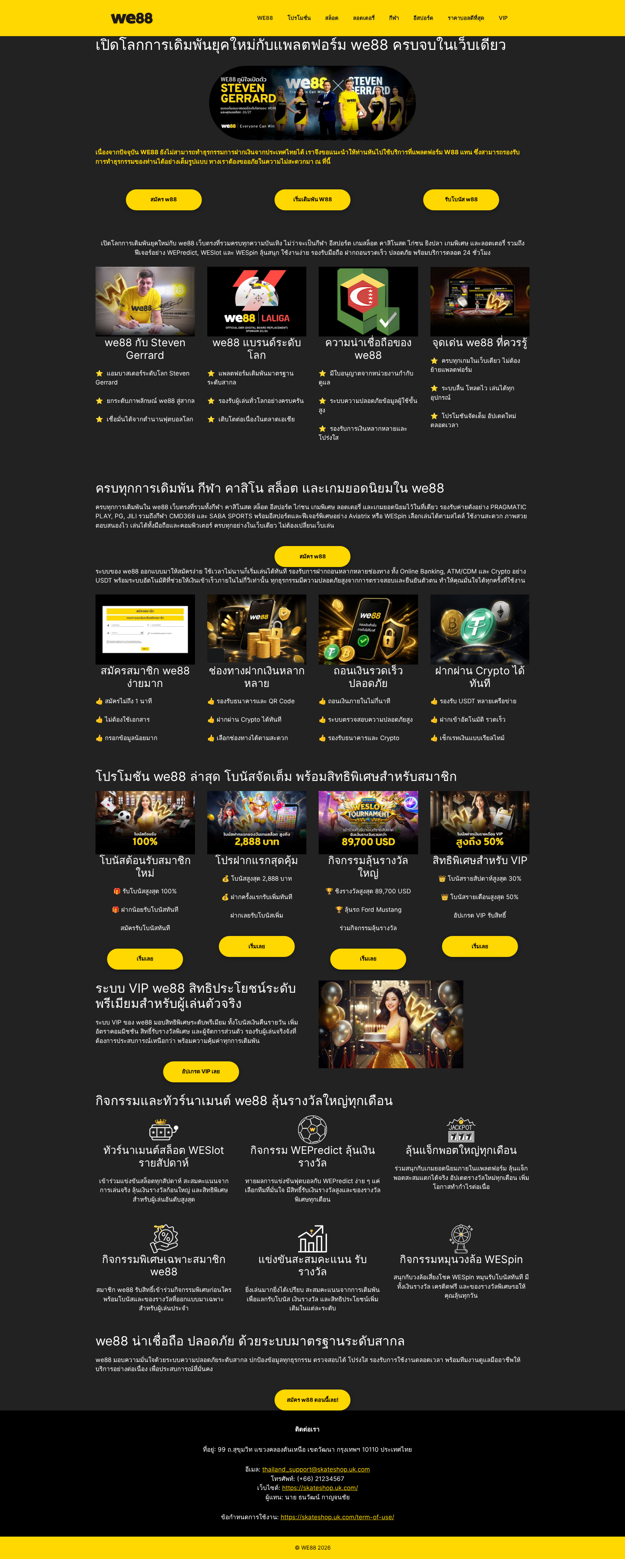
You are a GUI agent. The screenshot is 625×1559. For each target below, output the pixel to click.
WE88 (265, 17)
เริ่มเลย (145, 958)
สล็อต (332, 17)
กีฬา (394, 17)
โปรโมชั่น (299, 17)
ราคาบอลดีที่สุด (466, 17)
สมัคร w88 (163, 199)
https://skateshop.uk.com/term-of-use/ (337, 1517)
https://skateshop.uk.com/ (320, 1487)
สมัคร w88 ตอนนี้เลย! (313, 1399)
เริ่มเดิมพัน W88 (312, 199)
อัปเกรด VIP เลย (201, 1071)
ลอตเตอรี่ (364, 17)
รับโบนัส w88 (461, 199)
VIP (503, 17)
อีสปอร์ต (423, 17)
